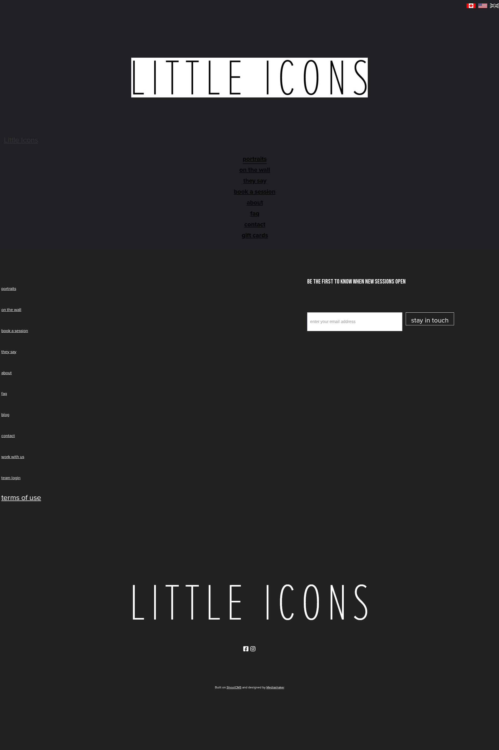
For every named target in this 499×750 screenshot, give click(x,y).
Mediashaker (275, 687)
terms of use (21, 497)
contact (254, 224)
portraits (8, 289)
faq (4, 394)
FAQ (254, 213)
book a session (254, 191)
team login (11, 478)
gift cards (255, 235)
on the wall (254, 169)
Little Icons (21, 139)
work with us (12, 457)
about (255, 202)
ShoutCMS (234, 687)
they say (254, 180)
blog (5, 415)
